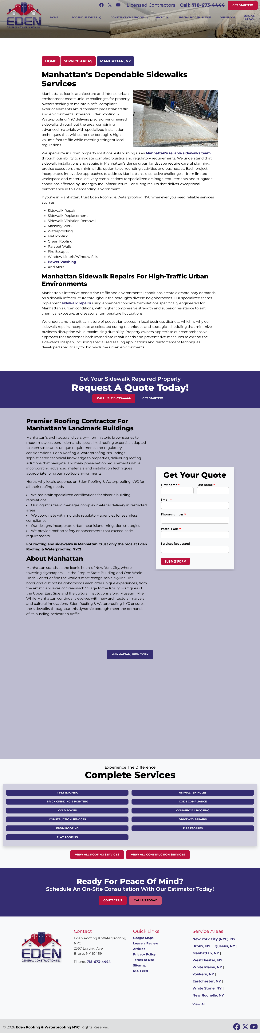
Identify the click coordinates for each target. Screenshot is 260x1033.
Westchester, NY (207, 960)
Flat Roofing (67, 837)
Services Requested (175, 543)
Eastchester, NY (206, 981)
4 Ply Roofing (67, 792)
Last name (206, 485)
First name (170, 485)
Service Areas (78, 61)
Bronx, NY (201, 946)
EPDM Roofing (67, 828)
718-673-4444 (99, 962)
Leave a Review (145, 943)
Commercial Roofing (192, 810)
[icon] (102, 5)
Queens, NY (225, 946)
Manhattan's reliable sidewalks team (178, 153)
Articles (139, 949)
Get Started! (242, 5)
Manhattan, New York (130, 654)
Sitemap (139, 965)
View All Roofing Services (97, 854)
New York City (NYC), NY (213, 939)
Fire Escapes (193, 828)
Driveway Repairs (193, 819)
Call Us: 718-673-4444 (114, 398)
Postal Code (171, 529)
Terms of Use (143, 960)
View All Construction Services (158, 854)
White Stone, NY (207, 988)
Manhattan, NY (115, 61)
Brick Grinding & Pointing (67, 801)
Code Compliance (193, 801)
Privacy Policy (144, 954)
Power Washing (62, 262)
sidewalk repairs (76, 303)
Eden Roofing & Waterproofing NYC (48, 1027)
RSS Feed (140, 971)
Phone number (173, 514)
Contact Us (112, 900)
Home (50, 61)
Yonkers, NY (203, 974)
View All (199, 1004)
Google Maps (143, 938)
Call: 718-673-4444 (202, 5)
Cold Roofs (67, 810)
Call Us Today (145, 900)
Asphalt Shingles (193, 792)
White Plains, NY (207, 967)
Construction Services (67, 819)
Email (166, 500)
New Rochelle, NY (208, 995)
